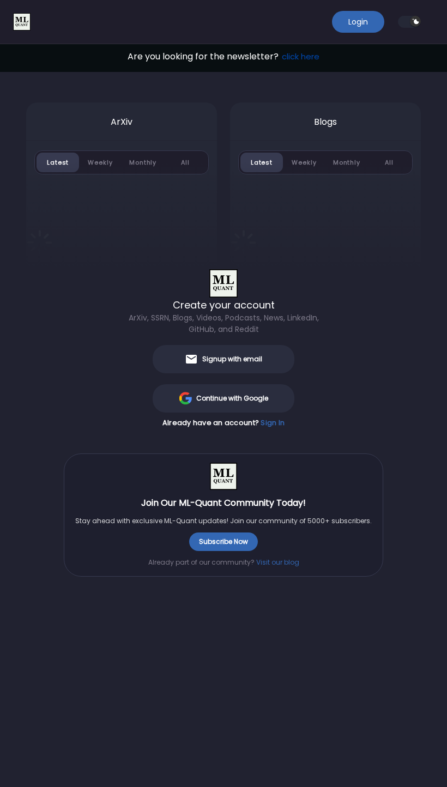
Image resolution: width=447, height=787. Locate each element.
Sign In (273, 422)
